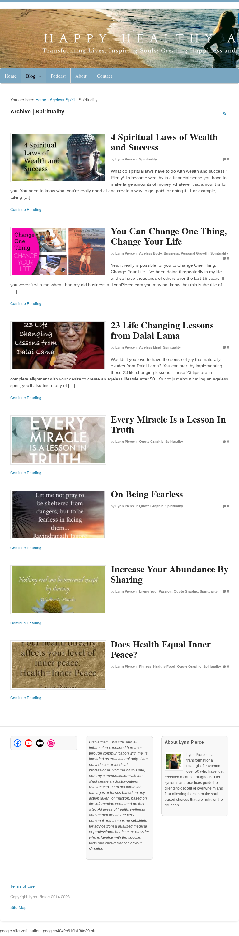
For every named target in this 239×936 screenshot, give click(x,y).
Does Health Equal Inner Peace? (161, 649)
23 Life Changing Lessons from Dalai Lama (162, 330)
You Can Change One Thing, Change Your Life (169, 236)
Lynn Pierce (125, 159)
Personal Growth (195, 253)
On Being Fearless (147, 493)
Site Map (18, 907)
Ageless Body (150, 253)
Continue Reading (25, 209)
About (81, 76)
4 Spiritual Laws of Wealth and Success (164, 142)
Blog (30, 76)
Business (171, 253)
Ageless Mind (150, 347)
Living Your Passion (155, 591)
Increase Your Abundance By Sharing (169, 574)
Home (10, 76)
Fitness (145, 666)
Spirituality (148, 159)
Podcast (58, 76)
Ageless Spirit (62, 100)
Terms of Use (22, 886)
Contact (104, 76)
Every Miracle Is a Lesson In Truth (168, 424)
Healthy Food (164, 666)
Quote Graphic (151, 441)
